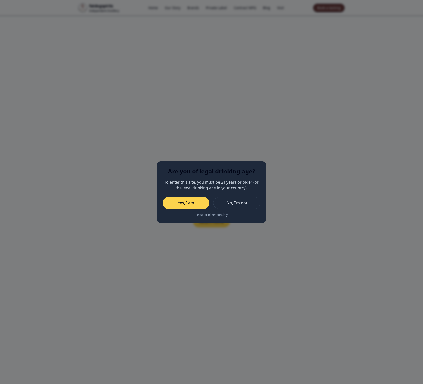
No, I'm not (237, 203)
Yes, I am (186, 203)
